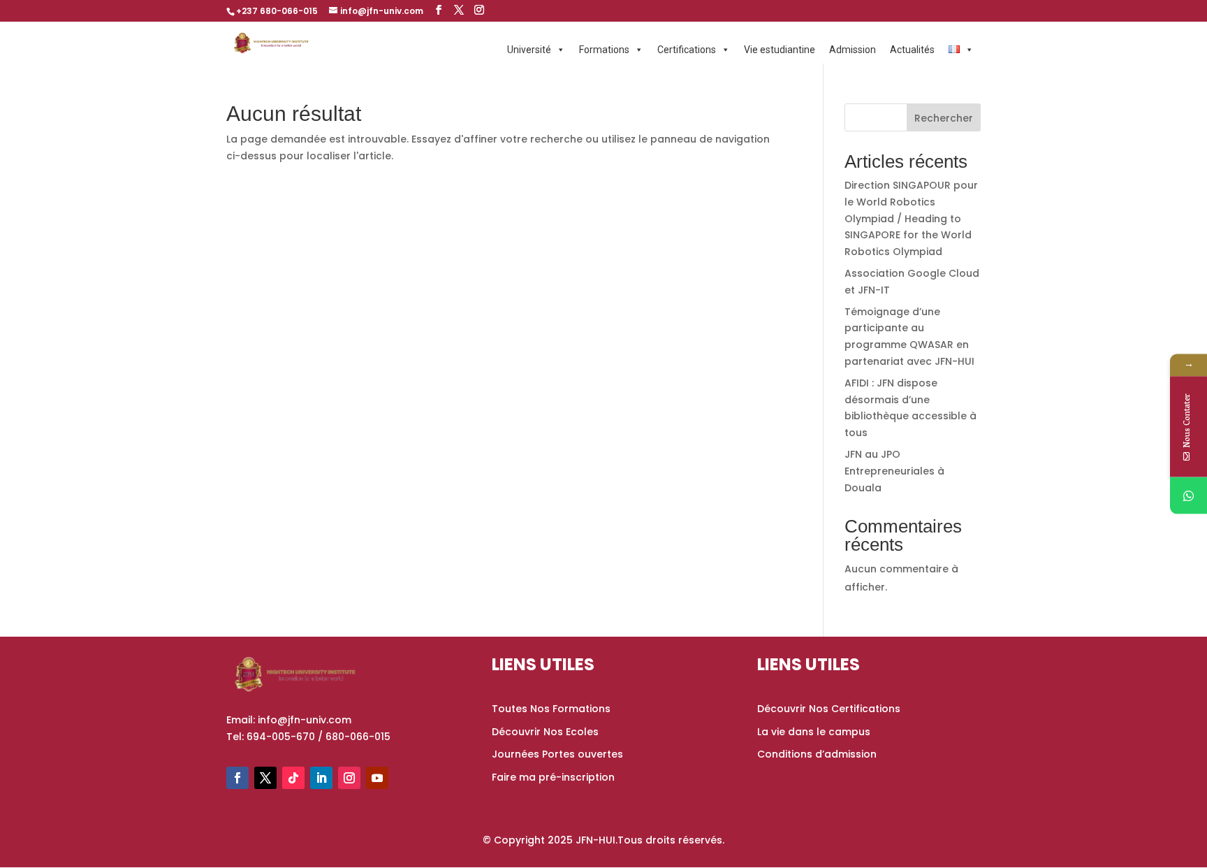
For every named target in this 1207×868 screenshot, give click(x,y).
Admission (852, 49)
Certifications (686, 49)
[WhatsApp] (1188, 495)
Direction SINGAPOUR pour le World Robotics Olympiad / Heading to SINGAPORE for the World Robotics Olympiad (911, 218)
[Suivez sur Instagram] (349, 778)
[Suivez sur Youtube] (377, 778)
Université (529, 49)
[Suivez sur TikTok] (293, 778)
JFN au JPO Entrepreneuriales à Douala (894, 471)
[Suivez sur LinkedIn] (321, 778)
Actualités (912, 49)
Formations (604, 49)
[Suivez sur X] (265, 778)
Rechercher (943, 118)
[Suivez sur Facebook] (237, 778)
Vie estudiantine (779, 49)
